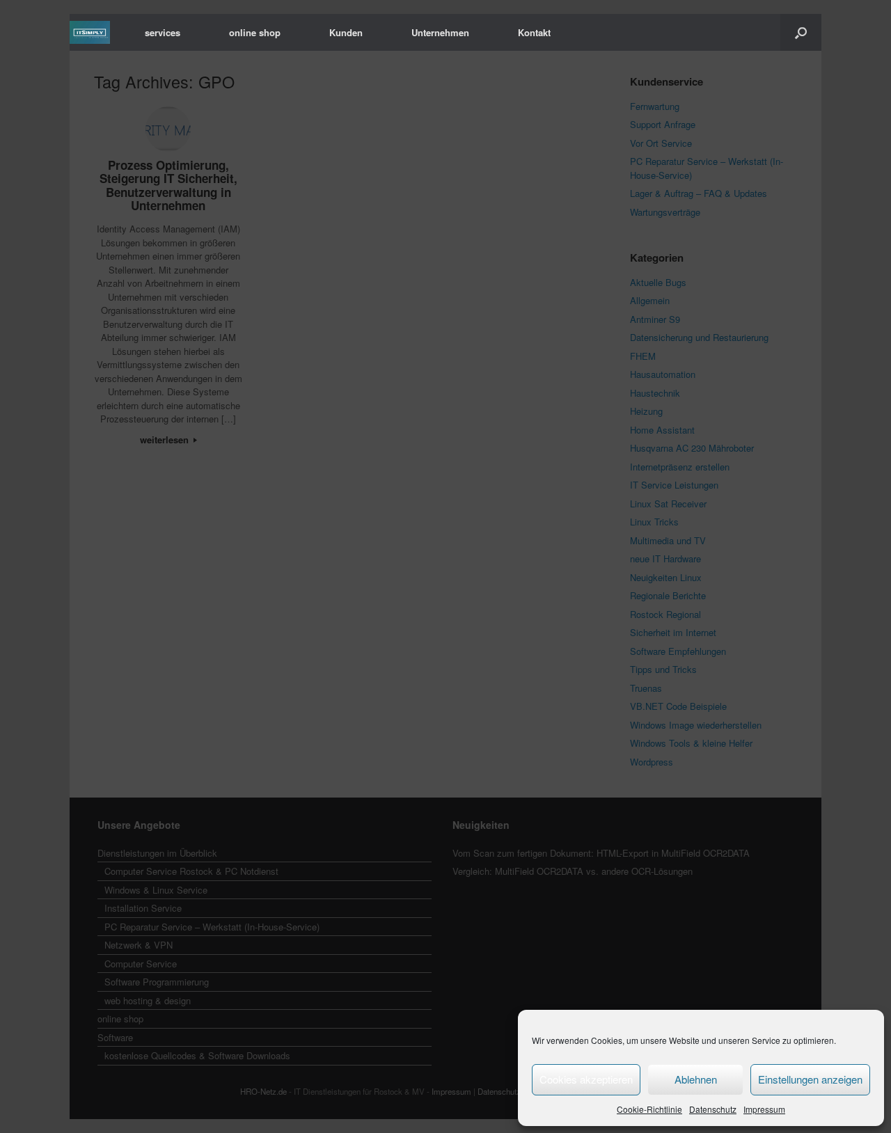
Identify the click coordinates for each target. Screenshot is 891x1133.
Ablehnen (696, 1079)
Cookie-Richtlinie (649, 1109)
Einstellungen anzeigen (810, 1079)
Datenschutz (712, 1109)
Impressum (764, 1109)
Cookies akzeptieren (586, 1079)
